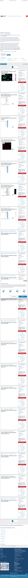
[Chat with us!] (26, 576)
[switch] (11, 291)
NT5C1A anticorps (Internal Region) (6, 139)
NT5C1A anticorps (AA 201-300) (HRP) (7, 431)
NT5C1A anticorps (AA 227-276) (6, 162)
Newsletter (2, 553)
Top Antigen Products (3, 556)
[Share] (26, 574)
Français (3, 0)
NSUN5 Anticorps (3, 536)
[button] (17, 77)
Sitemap (2, 557)
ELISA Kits (16, 557)
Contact (2, 550)
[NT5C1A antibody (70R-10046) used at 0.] (7, 123)
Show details (24, 294)
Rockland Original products (18, 555)
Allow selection (14, 296)
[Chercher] (27, 16)
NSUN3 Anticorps (3, 540)
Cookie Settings (18, 575)
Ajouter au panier (22, 82)
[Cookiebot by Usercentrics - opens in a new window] (24, 280)
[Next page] (17, 67)
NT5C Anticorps (3, 529)
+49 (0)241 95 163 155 (18, 568)
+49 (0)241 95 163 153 (13, 0)
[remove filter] (5, 54)
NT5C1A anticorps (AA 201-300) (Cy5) (7, 409)
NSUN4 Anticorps (3, 538)
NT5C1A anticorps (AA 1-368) (5, 70)
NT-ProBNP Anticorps (3, 531)
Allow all (23, 296)
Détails (22, 107)
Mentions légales (7, 575)
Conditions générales (24, 575)
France (24, 78)
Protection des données (13, 575)
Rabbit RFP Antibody (17, 554)
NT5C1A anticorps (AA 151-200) (6, 184)
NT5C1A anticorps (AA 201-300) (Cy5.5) (7, 342)
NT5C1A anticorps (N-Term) (5, 93)
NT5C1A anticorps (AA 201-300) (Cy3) (7, 364)
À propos (2, 575)
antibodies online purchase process (19, 558)
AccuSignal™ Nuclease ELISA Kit (19, 552)
